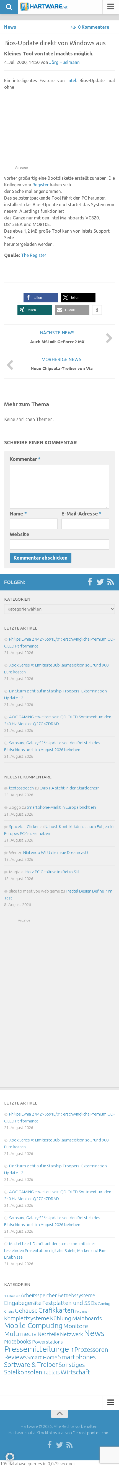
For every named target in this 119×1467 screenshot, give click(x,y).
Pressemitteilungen (39, 1348)
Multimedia (20, 1333)
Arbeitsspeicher (39, 1295)
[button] (41, 297)
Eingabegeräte (23, 1303)
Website (19, 534)
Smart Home (42, 1357)
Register (40, 184)
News (10, 27)
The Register (33, 255)
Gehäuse (26, 1310)
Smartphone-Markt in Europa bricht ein (61, 807)
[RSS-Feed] (111, 582)
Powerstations (47, 1341)
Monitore (75, 1326)
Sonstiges (72, 1364)
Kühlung (60, 1318)
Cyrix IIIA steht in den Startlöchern (70, 788)
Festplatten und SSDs (69, 1302)
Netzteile (48, 1334)
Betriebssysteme (76, 1295)
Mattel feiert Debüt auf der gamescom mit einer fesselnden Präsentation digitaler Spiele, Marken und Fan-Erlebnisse (55, 1250)
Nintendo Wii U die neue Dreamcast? (55, 852)
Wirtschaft (75, 1372)
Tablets (51, 1372)
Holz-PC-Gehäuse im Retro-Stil (52, 871)
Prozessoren (91, 1349)
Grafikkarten (56, 1310)
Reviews (15, 1356)
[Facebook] (90, 582)
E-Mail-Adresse (81, 513)
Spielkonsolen (23, 1372)
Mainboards (87, 1318)
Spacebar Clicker (24, 826)
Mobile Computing (33, 1325)
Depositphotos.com (91, 1432)
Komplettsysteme (26, 1318)
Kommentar (25, 459)
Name (18, 513)
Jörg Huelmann (64, 62)
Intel (72, 80)
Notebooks (17, 1341)
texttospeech (21, 788)
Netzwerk (71, 1334)
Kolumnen (82, 1311)
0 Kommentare (93, 27)
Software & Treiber (31, 1364)
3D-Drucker (12, 1296)
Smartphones (77, 1356)
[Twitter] (100, 582)
